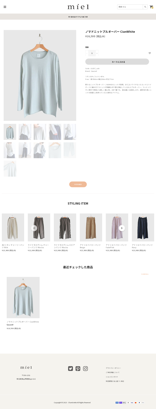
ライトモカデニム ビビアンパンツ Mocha (64, 246)
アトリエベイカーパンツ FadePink (116, 246)
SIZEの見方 (78, 184)
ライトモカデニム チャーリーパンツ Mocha (38, 246)
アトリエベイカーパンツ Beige (90, 246)
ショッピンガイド (112, 377)
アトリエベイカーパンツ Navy (142, 246)
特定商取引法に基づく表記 (115, 381)
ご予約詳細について (112, 372)
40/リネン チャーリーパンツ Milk (13, 246)
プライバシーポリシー (113, 368)
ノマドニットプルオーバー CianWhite (23, 321)
